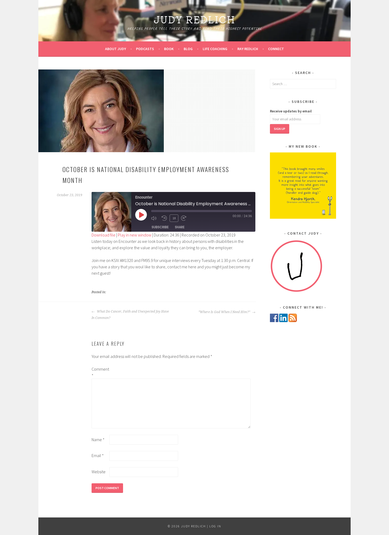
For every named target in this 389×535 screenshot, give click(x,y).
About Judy (115, 48)
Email (98, 455)
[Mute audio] (155, 218)
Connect (276, 48)
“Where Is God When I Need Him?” (224, 312)
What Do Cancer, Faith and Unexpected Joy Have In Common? (130, 315)
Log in (215, 526)
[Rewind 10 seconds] (164, 218)
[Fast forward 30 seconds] (185, 218)
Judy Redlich (194, 19)
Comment (100, 372)
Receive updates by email (291, 111)
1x (174, 218)
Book (169, 48)
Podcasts (145, 48)
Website (99, 471)
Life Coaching (215, 48)
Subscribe (160, 227)
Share (179, 227)
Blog (188, 48)
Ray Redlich (247, 48)
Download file (103, 235)
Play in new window (134, 235)
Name (98, 439)
